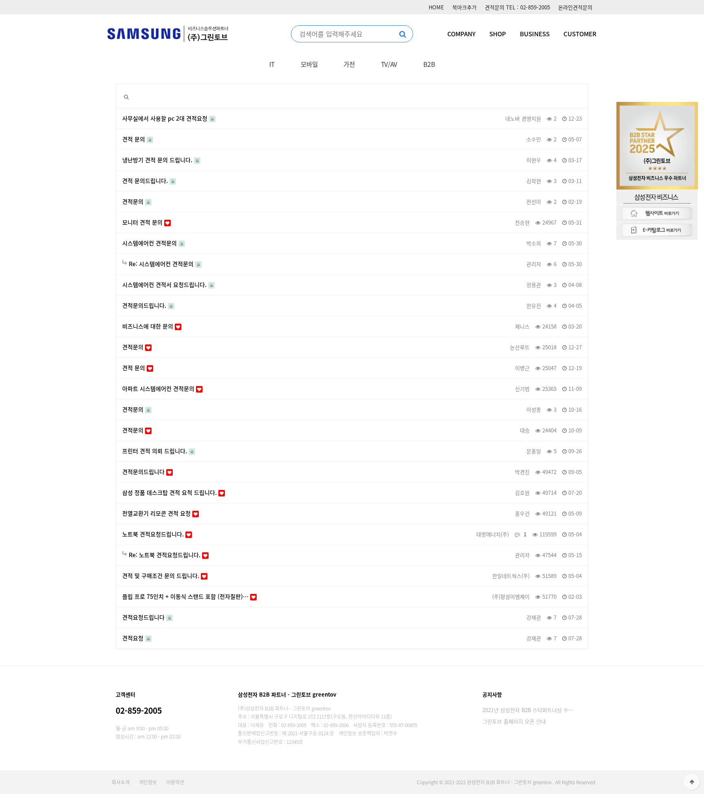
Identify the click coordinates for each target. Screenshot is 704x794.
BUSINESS (535, 33)
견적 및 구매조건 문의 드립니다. (161, 575)
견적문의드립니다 (144, 472)
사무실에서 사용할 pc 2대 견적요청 (165, 118)
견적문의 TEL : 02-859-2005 (517, 7)
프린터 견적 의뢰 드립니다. (155, 451)
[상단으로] (692, 782)
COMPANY (461, 33)
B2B (429, 64)
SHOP (497, 33)
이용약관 (175, 782)
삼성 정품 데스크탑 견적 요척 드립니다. (170, 492)
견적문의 (133, 201)
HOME (436, 7)
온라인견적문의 (575, 7)
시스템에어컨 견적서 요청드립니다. (165, 284)
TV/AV (389, 64)
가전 (348, 64)
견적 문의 (134, 139)
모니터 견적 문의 (143, 222)
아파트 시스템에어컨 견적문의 (159, 388)
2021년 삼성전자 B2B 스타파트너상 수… (528, 710)
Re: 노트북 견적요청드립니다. (164, 555)
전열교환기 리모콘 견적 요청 (157, 513)
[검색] (402, 34)
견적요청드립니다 (144, 617)
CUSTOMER (579, 33)
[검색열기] (126, 96)
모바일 (309, 64)
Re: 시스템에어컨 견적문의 (161, 264)
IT (272, 64)
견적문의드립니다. (145, 305)
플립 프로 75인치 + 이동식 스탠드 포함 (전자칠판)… (186, 596)
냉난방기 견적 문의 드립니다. (158, 160)
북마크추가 (464, 7)
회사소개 (121, 782)
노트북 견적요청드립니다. (153, 534)
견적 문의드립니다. (145, 180)
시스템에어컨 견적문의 (150, 243)
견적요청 (133, 638)
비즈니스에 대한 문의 (148, 326)
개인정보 (148, 782)
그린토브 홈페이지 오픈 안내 (514, 721)
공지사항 (492, 694)
